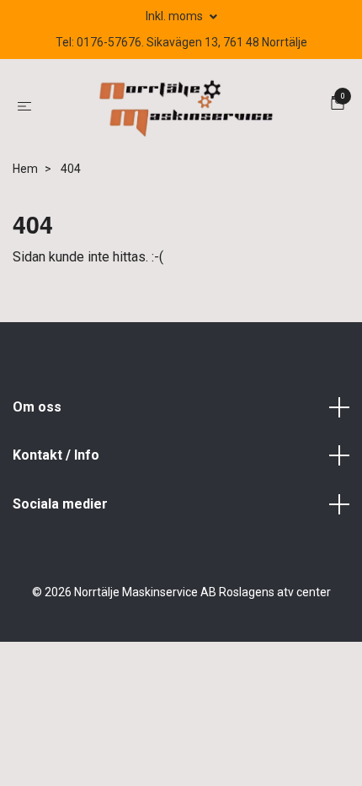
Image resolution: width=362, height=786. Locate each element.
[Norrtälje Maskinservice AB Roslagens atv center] (184, 106)
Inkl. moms (175, 16)
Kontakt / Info (56, 455)
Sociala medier (60, 504)
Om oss (37, 407)
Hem (25, 168)
